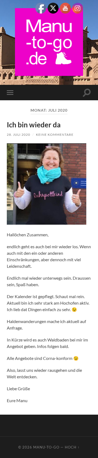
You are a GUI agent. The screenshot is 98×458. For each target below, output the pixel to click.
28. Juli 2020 (18, 135)
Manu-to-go (46, 447)
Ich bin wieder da (34, 124)
